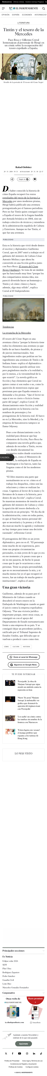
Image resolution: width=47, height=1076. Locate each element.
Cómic (6, 647)
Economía (27, 15)
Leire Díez (7, 984)
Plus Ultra (7, 968)
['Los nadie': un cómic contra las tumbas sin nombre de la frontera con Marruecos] (10, 719)
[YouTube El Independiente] (19, 1054)
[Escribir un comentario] (35, 179)
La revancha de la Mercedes (17, 332)
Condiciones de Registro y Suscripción (23, 1064)
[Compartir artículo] (12, 179)
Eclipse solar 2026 (10, 961)
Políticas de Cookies (16, 1067)
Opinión (5, 15)
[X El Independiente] (6, 1054)
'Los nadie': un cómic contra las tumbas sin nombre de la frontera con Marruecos (30, 720)
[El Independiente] (23, 8)
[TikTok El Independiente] (41, 1054)
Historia (26, 647)
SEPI (5, 965)
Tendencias (8, 326)
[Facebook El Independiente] (12, 1054)
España (15, 15)
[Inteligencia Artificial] (13, 1017)
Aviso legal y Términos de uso (32, 1061)
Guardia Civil (8, 980)
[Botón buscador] (43, 8)
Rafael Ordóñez (24, 167)
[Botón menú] (3, 8)
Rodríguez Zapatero (11, 972)
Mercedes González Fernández (16, 987)
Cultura (16, 647)
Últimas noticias (18, 2)
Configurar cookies (32, 1067)
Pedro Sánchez (9, 976)
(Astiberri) (14, 269)
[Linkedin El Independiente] (34, 1054)
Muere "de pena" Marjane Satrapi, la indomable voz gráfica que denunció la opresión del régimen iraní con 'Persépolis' (29, 703)
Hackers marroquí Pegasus (34, 2)
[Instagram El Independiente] (27, 1054)
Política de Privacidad (12, 1061)
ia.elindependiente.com (14, 1022)
